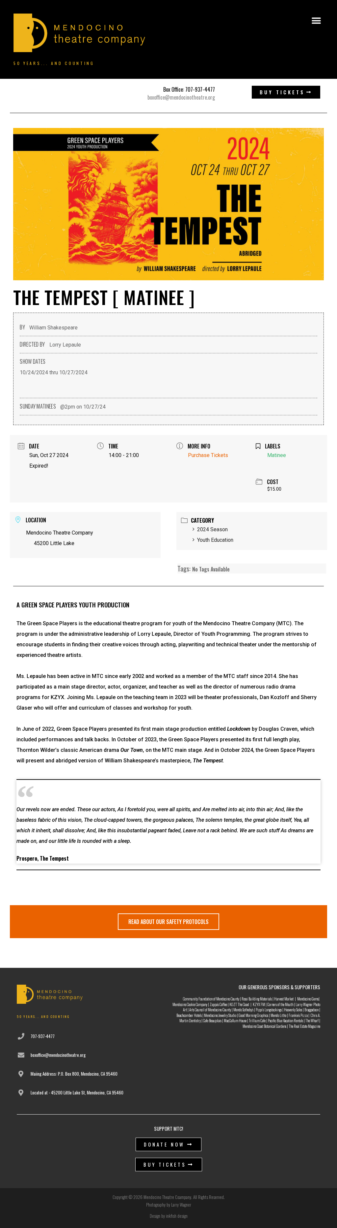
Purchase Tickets (208, 455)
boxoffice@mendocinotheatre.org (181, 97)
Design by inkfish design (169, 1216)
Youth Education (215, 540)
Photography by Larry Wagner (168, 1204)
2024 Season (212, 529)
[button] (316, 21)
